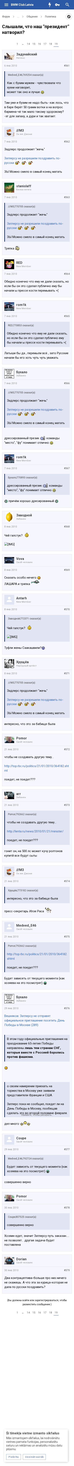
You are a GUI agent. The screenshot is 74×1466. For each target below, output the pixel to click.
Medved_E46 (26, 925)
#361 (67, 65)
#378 (67, 1207)
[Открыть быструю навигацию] (69, 17)
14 (28, 44)
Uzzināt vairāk (34, 1456)
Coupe (21, 1138)
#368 (67, 526)
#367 (67, 468)
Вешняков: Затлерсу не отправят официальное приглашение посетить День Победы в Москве (34, 1020)
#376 (67, 1008)
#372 (67, 749)
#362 (67, 141)
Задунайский (26, 54)
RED (19, 263)
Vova (20, 559)
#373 (67, 805)
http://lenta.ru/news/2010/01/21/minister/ (35, 831)
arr (18, 794)
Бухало (21, 372)
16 (39, 44)
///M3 (20, 130)
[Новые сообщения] (50, 4)
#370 (67, 609)
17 (45, 44)
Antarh (21, 598)
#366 (67, 383)
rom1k (21, 305)
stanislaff (23, 186)
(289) (34, 1025)
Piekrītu (13, 1456)
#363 (67, 197)
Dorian (21, 1259)
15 (33, 44)
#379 (67, 1270)
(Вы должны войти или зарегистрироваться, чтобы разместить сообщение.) (37, 1302)
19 (56, 44)
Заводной (24, 515)
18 (50, 44)
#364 (67, 273)
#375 (67, 936)
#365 (67, 316)
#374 (67, 881)
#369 (67, 570)
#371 (67, 673)
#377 (67, 1149)
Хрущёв (22, 662)
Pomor (21, 738)
